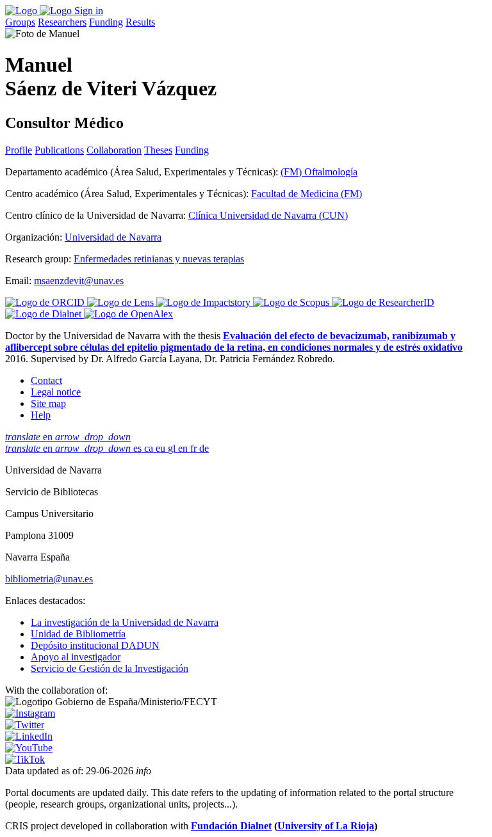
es (138, 448)
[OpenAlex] (128, 313)
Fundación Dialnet (231, 825)
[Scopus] (292, 302)
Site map (48, 403)
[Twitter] (24, 724)
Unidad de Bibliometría (78, 633)
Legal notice (56, 392)
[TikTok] (25, 759)
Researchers (62, 22)
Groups (20, 22)
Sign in (88, 10)
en (68, 436)
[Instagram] (30, 713)
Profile (18, 150)
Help (41, 415)
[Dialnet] (44, 313)
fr (194, 448)
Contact (46, 380)
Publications (59, 150)
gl (173, 448)
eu (162, 448)
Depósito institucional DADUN (95, 645)
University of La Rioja (325, 825)
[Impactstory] (204, 302)
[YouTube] (29, 747)
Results (140, 22)
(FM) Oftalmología (319, 171)
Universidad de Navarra (113, 237)
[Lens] (121, 302)
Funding (106, 22)
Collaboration (114, 150)
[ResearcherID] (383, 302)
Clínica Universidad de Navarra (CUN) (268, 215)
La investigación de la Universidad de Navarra (124, 622)
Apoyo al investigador (75, 656)
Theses (158, 150)
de (204, 448)
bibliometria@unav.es (49, 578)
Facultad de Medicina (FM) (306, 193)
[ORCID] (46, 302)
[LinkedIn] (29, 736)
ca (150, 448)
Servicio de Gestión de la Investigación (109, 668)
